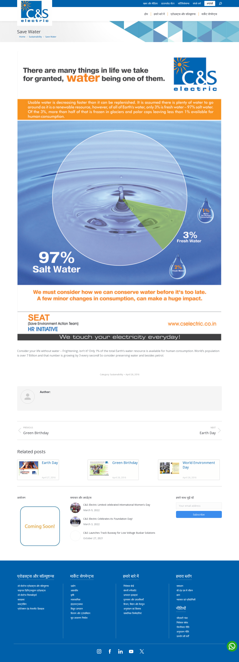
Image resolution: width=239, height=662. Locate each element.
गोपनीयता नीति (183, 627)
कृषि (72, 595)
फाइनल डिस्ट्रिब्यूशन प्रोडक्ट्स (31, 590)
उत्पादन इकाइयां (131, 595)
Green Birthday (125, 462)
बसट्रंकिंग (22, 604)
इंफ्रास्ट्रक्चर (77, 604)
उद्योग (73, 586)
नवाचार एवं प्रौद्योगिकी (186, 599)
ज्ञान (178, 595)
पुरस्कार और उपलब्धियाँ (134, 599)
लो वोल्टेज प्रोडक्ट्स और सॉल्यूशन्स (33, 586)
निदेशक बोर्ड (129, 586)
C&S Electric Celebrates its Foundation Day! (107, 518)
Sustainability (116, 374)
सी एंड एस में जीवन (185, 590)
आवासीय (74, 590)
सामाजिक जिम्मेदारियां (133, 613)
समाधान (180, 586)
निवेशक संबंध (182, 622)
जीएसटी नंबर (182, 618)
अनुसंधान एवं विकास (132, 608)
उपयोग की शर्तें (183, 636)
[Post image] (28, 468)
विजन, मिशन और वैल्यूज (134, 604)
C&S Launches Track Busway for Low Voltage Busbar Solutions (119, 532)
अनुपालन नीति (183, 631)
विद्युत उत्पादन (77, 608)
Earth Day (50, 462)
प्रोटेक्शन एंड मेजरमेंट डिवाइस (31, 608)
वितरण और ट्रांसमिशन (80, 613)
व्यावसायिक (75, 599)
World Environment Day (199, 465)
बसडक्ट (21, 599)
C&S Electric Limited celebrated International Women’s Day (116, 504)
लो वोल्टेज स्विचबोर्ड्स (27, 595)
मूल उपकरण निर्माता (79, 617)
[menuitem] (150, 3)
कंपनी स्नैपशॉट (130, 590)
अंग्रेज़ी (210, 3)
